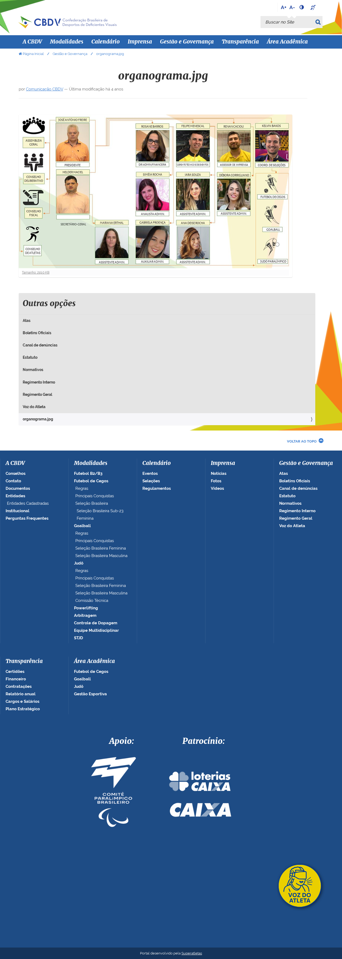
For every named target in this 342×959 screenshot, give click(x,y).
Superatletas (191, 953)
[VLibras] (313, 7)
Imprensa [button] (140, 42)
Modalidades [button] (66, 42)
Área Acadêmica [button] (287, 42)
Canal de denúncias (40, 345)
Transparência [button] (240, 42)
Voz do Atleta (34, 407)
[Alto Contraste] (302, 7)
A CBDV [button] (32, 42)
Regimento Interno (39, 382)
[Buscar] (319, 22)
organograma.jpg (38, 419)
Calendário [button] (105, 42)
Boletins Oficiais (37, 333)
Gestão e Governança (70, 54)
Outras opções (49, 304)
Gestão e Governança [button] (187, 42)
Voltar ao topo (302, 441)
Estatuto (30, 357)
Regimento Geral (37, 394)
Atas (26, 320)
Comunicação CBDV (44, 89)
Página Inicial (33, 54)
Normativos (33, 370)
